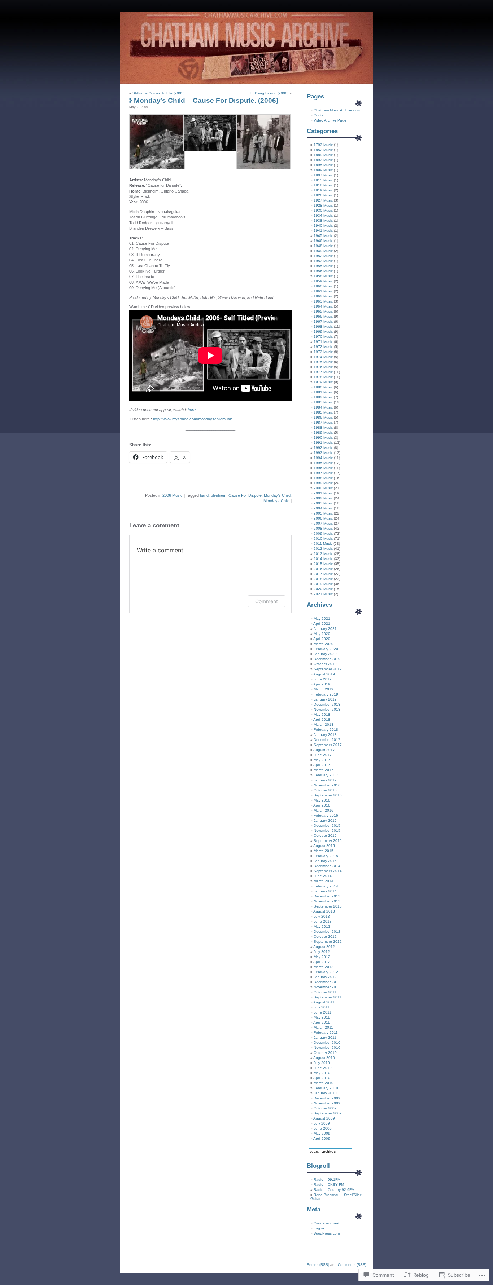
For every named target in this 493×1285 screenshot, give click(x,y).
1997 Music (323, 473)
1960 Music (323, 286)
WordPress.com (327, 1233)
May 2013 (322, 926)
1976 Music (323, 367)
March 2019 (323, 689)
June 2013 (323, 921)
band (204, 495)
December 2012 (327, 931)
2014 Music (323, 559)
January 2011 (325, 1037)
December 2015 (327, 825)
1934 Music (323, 215)
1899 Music (323, 170)
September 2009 (328, 1113)
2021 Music (323, 594)
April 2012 (321, 962)
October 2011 (325, 992)
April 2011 (321, 1022)
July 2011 (322, 1007)
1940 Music (323, 226)
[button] (156, 141)
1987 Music (323, 422)
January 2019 (325, 699)
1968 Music (323, 326)
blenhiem (218, 495)
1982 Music (323, 397)
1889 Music (323, 155)
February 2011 (326, 1032)
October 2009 (325, 1108)
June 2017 (323, 755)
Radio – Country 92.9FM (334, 1190)
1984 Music (323, 407)
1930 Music (323, 210)
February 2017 (326, 775)
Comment (266, 601)
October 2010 (325, 1053)
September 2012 (328, 942)
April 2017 (321, 765)
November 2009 (327, 1103)
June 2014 (323, 876)
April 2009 (321, 1138)
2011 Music (323, 544)
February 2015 (326, 856)
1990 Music (323, 438)
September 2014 (328, 871)
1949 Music (323, 251)
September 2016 (328, 795)
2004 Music (323, 508)
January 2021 (325, 629)
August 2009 (324, 1118)
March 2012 (323, 967)
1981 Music (323, 392)
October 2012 (325, 937)
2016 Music (323, 569)
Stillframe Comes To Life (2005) (158, 93)
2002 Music (323, 498)
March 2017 (323, 770)
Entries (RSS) (318, 1265)
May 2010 (322, 1073)
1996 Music (323, 468)
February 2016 (326, 815)
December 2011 (327, 982)
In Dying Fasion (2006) (269, 93)
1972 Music (323, 347)
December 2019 (327, 659)
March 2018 (323, 725)
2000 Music (323, 488)
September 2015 (328, 841)
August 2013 (324, 911)
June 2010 (323, 1068)
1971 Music (323, 342)
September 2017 (328, 745)
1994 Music (323, 458)
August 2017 (324, 750)
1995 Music (323, 463)
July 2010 (322, 1063)
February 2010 (326, 1088)
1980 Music (323, 387)
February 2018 (326, 730)
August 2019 (324, 674)
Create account (326, 1223)
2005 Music (323, 513)
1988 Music (323, 427)
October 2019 (325, 664)
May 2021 (322, 619)
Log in (319, 1228)
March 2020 (323, 644)
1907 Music (323, 175)
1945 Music (323, 236)
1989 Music (323, 432)
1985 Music (323, 412)
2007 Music (323, 523)
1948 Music (323, 246)
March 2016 (323, 810)
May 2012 (322, 957)
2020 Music (323, 589)
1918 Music (323, 185)
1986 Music (323, 417)
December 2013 (327, 896)
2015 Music (323, 564)
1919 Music (323, 190)
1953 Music (323, 261)
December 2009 (327, 1098)
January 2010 (325, 1093)
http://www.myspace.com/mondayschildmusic (193, 419)
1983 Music (323, 402)
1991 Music (323, 443)
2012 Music (323, 549)
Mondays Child (276, 501)
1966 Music (323, 316)
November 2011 (327, 987)
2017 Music (323, 574)
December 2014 (327, 866)
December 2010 (327, 1043)
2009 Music (323, 533)
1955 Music (323, 266)
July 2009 (322, 1123)
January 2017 (325, 780)
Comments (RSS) (352, 1265)
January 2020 (325, 654)
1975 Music (323, 362)
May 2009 (322, 1133)
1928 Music (323, 205)
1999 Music (323, 483)
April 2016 (321, 805)
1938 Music (323, 220)
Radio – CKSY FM (329, 1185)
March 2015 (323, 851)
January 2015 (325, 861)
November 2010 (327, 1048)
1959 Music (323, 281)
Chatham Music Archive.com (337, 110)
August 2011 (324, 1002)
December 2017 (327, 740)
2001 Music (323, 493)
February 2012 (326, 972)
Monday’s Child (277, 495)
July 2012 (322, 952)
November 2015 (327, 831)
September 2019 (328, 669)
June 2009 (323, 1128)
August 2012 (324, 947)
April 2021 (321, 624)
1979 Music (323, 382)
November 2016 (327, 785)
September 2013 (328, 906)
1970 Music (323, 337)
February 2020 (326, 649)
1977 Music (323, 372)
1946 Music (323, 241)
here (192, 409)
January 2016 (325, 820)
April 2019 (321, 684)
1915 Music (323, 180)
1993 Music (323, 453)
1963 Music (323, 301)
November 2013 (327, 901)
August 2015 (324, 846)
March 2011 (323, 1027)
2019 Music (323, 584)
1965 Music (323, 311)
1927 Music (323, 200)
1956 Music (323, 271)
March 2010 (323, 1083)
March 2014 (323, 881)
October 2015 (325, 836)
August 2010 (324, 1058)
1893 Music (323, 160)
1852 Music (323, 150)
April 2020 (321, 639)
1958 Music (323, 276)
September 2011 (327, 997)
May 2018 (322, 714)
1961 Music (323, 291)
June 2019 (323, 679)
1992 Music (323, 448)
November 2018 (327, 709)
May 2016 (322, 800)
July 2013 (322, 916)
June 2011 (322, 1012)
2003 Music (323, 503)
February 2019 (326, 694)
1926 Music (323, 195)
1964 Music (323, 306)
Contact (320, 115)
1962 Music (323, 296)
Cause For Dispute (245, 495)
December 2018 (327, 704)
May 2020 (322, 634)
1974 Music (323, 357)
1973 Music (323, 352)
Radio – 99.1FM (327, 1180)
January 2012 (325, 977)
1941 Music (323, 231)
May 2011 (322, 1017)
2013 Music (323, 554)
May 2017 (322, 760)
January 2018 (325, 735)
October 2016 (325, 790)
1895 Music (323, 165)
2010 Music (323, 538)
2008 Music (323, 528)
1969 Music (323, 332)
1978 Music (323, 377)
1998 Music (323, 478)
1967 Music (323, 321)
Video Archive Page (330, 120)
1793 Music (323, 145)
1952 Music (323, 256)
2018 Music (323, 579)
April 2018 (321, 719)
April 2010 (321, 1078)
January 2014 (325, 891)
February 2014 (326, 886)
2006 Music (172, 495)
